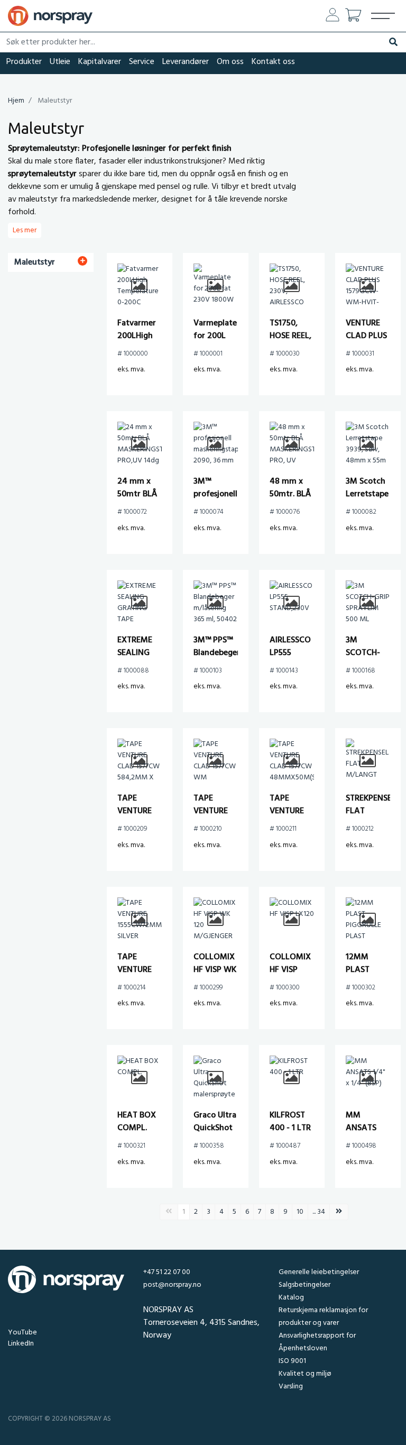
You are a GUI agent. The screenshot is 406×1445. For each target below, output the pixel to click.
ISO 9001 (292, 1361)
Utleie (60, 62)
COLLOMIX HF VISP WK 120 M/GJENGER (215, 976)
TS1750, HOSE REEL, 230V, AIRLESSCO (290, 342)
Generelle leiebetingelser (319, 1272)
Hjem (16, 101)
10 (300, 1212)
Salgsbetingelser (304, 1285)
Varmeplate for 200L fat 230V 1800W (215, 342)
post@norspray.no (172, 1285)
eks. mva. (131, 369)
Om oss (230, 62)
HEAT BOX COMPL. (136, 1121)
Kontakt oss (273, 62)
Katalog (291, 1298)
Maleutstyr (34, 262)
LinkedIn (21, 1344)
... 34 (318, 1212)
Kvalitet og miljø (305, 1374)
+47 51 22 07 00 (166, 1272)
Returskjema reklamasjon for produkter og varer (323, 1316)
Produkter (24, 62)
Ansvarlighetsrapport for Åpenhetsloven (317, 1342)
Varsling (291, 1386)
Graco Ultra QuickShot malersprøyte (218, 1128)
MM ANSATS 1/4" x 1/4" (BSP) (365, 1134)
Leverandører (185, 62)
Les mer (24, 230)
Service (141, 62)
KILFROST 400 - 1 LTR (290, 1121)
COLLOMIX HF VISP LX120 (290, 969)
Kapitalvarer (99, 62)
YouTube (22, 1332)
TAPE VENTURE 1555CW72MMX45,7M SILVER (158, 976)
